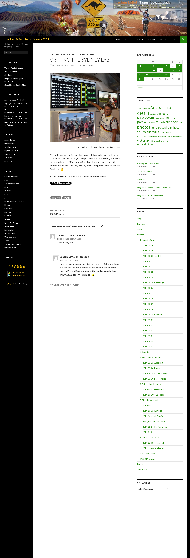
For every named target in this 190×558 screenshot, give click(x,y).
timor (170, 136)
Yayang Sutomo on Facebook (15, 103)
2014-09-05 (147, 341)
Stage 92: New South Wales (150, 195)
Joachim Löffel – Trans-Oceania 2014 (26, 39)
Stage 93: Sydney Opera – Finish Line (154, 187)
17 (153, 74)
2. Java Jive (145, 352)
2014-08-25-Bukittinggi (153, 282)
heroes (156, 118)
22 (140, 79)
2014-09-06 (147, 346)
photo (180, 122)
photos (56, 198)
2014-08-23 (147, 272)
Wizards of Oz (10, 248)
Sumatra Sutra (10, 230)
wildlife (165, 141)
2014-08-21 (147, 261)
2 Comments (91, 65)
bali (169, 108)
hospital (162, 118)
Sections (7, 219)
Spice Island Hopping (12, 223)
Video (6, 240)
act (143, 108)
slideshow (171, 127)
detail (173, 108)
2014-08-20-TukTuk (151, 256)
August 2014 (9, 154)
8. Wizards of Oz (147, 453)
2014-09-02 (147, 325)
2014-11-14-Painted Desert (155, 426)
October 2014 (10, 147)
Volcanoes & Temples (13, 244)
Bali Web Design (21, 284)
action (147, 108)
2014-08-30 (147, 309)
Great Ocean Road (11, 183)
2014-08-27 (147, 293)
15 (140, 74)
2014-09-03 (147, 330)
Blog (118, 39)
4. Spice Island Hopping (150, 384)
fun (168, 113)
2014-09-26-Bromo (151, 368)
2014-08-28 (147, 298)
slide (162, 128)
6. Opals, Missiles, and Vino (152, 421)
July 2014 (8, 158)
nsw (153, 122)
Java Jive (7, 191)
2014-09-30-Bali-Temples (154, 378)
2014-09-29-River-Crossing (155, 373)
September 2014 (11, 151)
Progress (141, 39)
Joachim (77, 65)
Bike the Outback (11, 176)
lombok (147, 122)
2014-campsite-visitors (153, 448)
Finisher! (141, 179)
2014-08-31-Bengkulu (152, 314)
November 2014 (11, 143)
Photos (128, 39)
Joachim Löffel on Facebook (74, 257)
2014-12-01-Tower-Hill (153, 442)
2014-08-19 (147, 250)
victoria (142, 140)
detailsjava (154, 114)
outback (171, 122)
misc (63, 54)
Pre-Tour (7, 212)
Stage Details (9, 226)
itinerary (173, 118)
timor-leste (177, 136)
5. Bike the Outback (149, 400)
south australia (148, 132)
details (143, 112)
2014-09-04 (147, 336)
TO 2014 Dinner (57, 212)
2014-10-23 (147, 405)
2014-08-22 (147, 266)
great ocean (145, 117)
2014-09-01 (147, 320)
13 (173, 70)
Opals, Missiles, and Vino (14, 201)
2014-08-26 (147, 288)
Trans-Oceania (86, 54)
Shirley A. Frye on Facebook (71, 235)
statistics (169, 132)
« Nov (140, 87)
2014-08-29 (147, 304)
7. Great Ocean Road (149, 437)
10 (153, 70)
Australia (158, 107)
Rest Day (155, 127)
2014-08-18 (147, 245)
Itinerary (152, 39)
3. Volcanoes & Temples (151, 357)
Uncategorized (10, 237)
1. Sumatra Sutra (147, 240)
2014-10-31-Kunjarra (152, 410)
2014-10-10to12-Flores (153, 394)
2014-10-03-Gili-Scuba (153, 389)
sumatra (143, 136)
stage (162, 132)
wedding (159, 141)
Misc (57, 54)
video (151, 140)
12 (166, 70)
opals (162, 122)
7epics (139, 108)
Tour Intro (165, 39)
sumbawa (154, 136)
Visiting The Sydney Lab (148, 163)
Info (52, 54)
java (140, 122)
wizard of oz (145, 144)
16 (147, 74)
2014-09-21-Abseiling (152, 362)
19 (166, 74)
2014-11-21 (147, 432)
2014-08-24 (147, 277)
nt (157, 122)
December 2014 (10, 140)
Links (176, 39)
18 (160, 74)
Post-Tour (72, 54)
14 (179, 70)
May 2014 (8, 161)
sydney (67, 198)
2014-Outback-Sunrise (153, 416)
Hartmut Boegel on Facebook (16, 122)
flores (161, 113)
